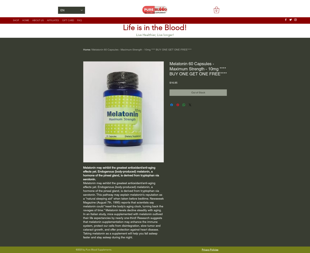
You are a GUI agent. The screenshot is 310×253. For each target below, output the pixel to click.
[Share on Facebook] (172, 105)
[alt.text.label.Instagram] (295, 19)
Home (86, 49)
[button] (216, 10)
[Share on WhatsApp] (184, 105)
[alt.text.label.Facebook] (285, 19)
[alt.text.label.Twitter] (290, 19)
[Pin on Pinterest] (178, 105)
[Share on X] (190, 105)
